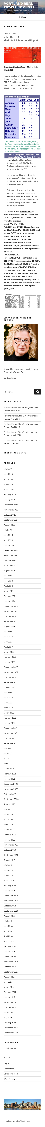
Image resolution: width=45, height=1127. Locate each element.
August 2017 (9, 977)
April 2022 (8, 708)
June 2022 (8, 698)
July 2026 (8, 469)
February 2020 (10, 835)
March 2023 (9, 652)
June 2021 (8, 753)
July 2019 (8, 865)
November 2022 (11, 672)
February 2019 (10, 885)
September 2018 (11, 911)
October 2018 (10, 906)
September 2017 (11, 972)
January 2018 (9, 951)
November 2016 (11, 1002)
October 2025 (10, 515)
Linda (13, 378)
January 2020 (9, 840)
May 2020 (8, 819)
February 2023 (10, 657)
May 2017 (8, 982)
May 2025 (8, 540)
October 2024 (10, 561)
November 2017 (11, 962)
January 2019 (9, 890)
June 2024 (8, 581)
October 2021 (10, 738)
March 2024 (9, 591)
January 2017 (9, 997)
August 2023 (9, 626)
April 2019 (8, 875)
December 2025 (11, 505)
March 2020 (9, 830)
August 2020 (9, 804)
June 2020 (8, 814)
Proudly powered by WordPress (17, 1121)
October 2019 (10, 850)
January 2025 (9, 545)
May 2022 (8, 703)
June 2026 (8, 474)
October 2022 (10, 677)
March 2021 (9, 769)
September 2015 (11, 1033)
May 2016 (8, 1017)
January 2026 (9, 500)
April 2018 (8, 936)
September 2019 (11, 855)
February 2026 (10, 494)
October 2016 (10, 1007)
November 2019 (11, 845)
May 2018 (8, 931)
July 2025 (8, 530)
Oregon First (19, 372)
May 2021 (8, 758)
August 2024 (9, 571)
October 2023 (10, 616)
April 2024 (8, 586)
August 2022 (9, 687)
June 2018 (8, 926)
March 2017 (9, 987)
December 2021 (11, 728)
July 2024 (8, 576)
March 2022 (9, 713)
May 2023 (8, 642)
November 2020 (11, 789)
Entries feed (9, 1069)
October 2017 (10, 967)
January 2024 (9, 601)
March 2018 (9, 941)
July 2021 (8, 748)
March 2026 (9, 489)
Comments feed (11, 1074)
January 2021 (9, 779)
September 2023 (11, 621)
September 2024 (11, 565)
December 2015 (11, 1028)
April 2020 (8, 825)
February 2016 (10, 1023)
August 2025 (9, 525)
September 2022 (11, 682)
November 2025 (11, 510)
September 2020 (11, 799)
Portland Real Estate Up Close (19, 5)
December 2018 (11, 896)
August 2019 (9, 860)
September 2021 (11, 743)
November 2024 (11, 555)
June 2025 (8, 535)
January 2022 (9, 723)
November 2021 (11, 733)
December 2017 (11, 957)
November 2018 (11, 901)
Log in (6, 1064)
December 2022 (11, 667)
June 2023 (8, 637)
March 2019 (9, 880)
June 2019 (8, 870)
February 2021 (10, 774)
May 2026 (8, 479)
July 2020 (8, 809)
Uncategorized (10, 1048)
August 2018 (9, 916)
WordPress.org (10, 1079)
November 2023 (11, 611)
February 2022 (10, 718)
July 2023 (8, 632)
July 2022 (8, 693)
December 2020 (11, 784)
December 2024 (11, 550)
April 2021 (8, 764)
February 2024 (10, 596)
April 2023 (8, 647)
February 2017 (10, 992)
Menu (23, 17)
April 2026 (8, 484)
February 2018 (10, 946)
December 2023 (11, 606)
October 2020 (10, 794)
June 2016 (8, 1012)
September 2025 (11, 520)
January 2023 (9, 662)
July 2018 (8, 921)
